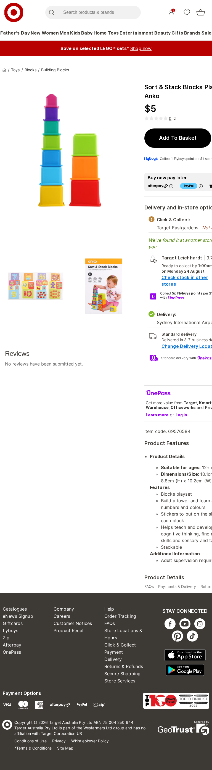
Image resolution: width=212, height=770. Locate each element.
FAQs (109, 623)
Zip (6, 637)
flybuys (10, 630)
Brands (192, 33)
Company (64, 609)
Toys (113, 33)
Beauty (162, 33)
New (36, 33)
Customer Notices (73, 623)
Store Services (119, 681)
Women (50, 33)
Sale (207, 33)
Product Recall (69, 630)
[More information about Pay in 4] (200, 186)
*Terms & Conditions (33, 748)
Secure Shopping (122, 673)
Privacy (59, 741)
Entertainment (136, 33)
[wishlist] (187, 12)
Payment (113, 652)
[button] (177, 138)
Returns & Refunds (123, 666)
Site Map (65, 748)
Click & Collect (120, 645)
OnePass (12, 652)
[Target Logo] (13, 12)
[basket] (201, 12)
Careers (62, 616)
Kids (75, 33)
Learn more (157, 414)
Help (109, 609)
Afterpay (12, 645)
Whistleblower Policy (90, 741)
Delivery (113, 659)
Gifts (177, 33)
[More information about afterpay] (171, 186)
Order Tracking (120, 616)
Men (65, 33)
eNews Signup (18, 616)
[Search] (51, 12)
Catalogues (15, 609)
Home (100, 33)
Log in (181, 414)
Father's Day (15, 33)
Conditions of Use (30, 741)
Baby (87, 33)
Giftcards (13, 623)
